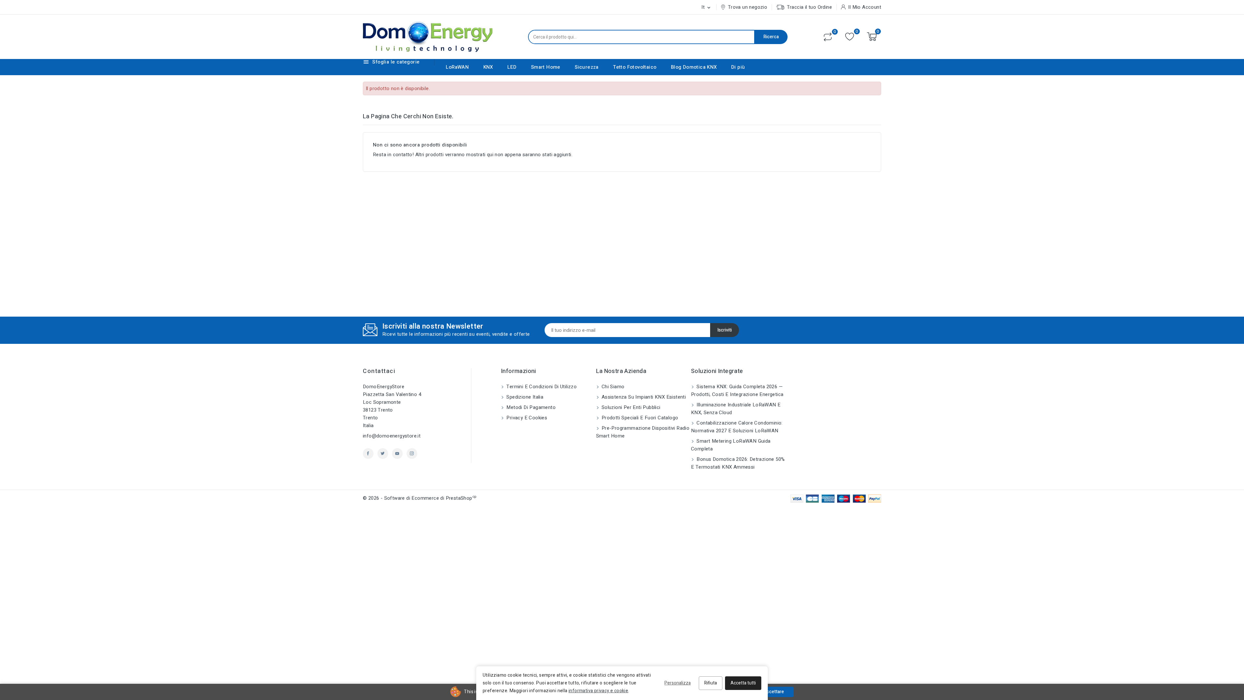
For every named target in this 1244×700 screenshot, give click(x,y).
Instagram (412, 453)
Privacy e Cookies (526, 417)
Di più (738, 67)
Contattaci (379, 371)
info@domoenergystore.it (391, 435)
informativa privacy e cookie (598, 690)
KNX (488, 67)
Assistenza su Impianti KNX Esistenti (643, 397)
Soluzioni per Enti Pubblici (630, 407)
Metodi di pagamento (530, 407)
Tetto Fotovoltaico (634, 67)
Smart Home (545, 67)
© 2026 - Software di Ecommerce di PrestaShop (419, 498)
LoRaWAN (457, 67)
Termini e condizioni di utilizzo (541, 386)
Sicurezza (587, 67)
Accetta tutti (743, 683)
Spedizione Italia (524, 397)
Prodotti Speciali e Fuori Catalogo (639, 417)
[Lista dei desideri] (849, 36)
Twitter (382, 453)
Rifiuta (710, 683)
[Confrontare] (827, 37)
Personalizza (677, 683)
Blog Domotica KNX (694, 67)
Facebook (368, 453)
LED (511, 67)
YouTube (397, 453)
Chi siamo (612, 386)
